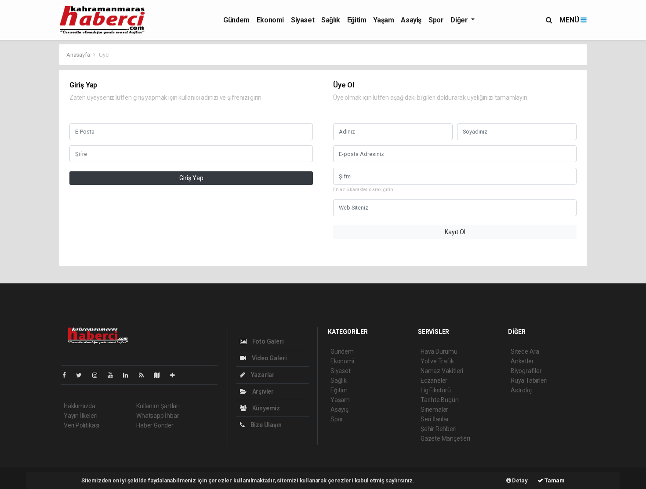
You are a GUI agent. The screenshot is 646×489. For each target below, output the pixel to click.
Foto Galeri (267, 341)
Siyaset (302, 20)
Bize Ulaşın (265, 424)
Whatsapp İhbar (157, 415)
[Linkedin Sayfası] (129, 375)
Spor (435, 20)
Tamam (554, 480)
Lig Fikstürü (436, 390)
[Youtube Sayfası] (114, 375)
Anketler (522, 361)
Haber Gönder (155, 425)
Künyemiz (265, 408)
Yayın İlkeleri (80, 415)
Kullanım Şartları (158, 405)
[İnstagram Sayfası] (98, 375)
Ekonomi (270, 20)
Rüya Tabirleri (529, 380)
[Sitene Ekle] (176, 375)
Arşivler (262, 391)
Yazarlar (262, 374)
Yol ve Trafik (437, 361)
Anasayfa (78, 54)
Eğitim (357, 20)
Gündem (236, 20)
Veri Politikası (81, 425)
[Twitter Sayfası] (82, 375)
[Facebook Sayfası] (67, 375)
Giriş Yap (191, 177)
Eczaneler (434, 380)
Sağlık (330, 20)
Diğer (459, 20)
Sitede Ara (525, 351)
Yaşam (383, 20)
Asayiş (411, 20)
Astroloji (522, 390)
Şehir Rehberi (439, 428)
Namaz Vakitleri (442, 370)
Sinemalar (434, 409)
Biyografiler (526, 370)
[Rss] (145, 375)
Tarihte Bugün (440, 399)
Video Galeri (268, 358)
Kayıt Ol (455, 231)
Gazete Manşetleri (445, 438)
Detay (519, 480)
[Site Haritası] (160, 375)
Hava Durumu (439, 351)
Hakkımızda (79, 405)
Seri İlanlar (435, 419)
